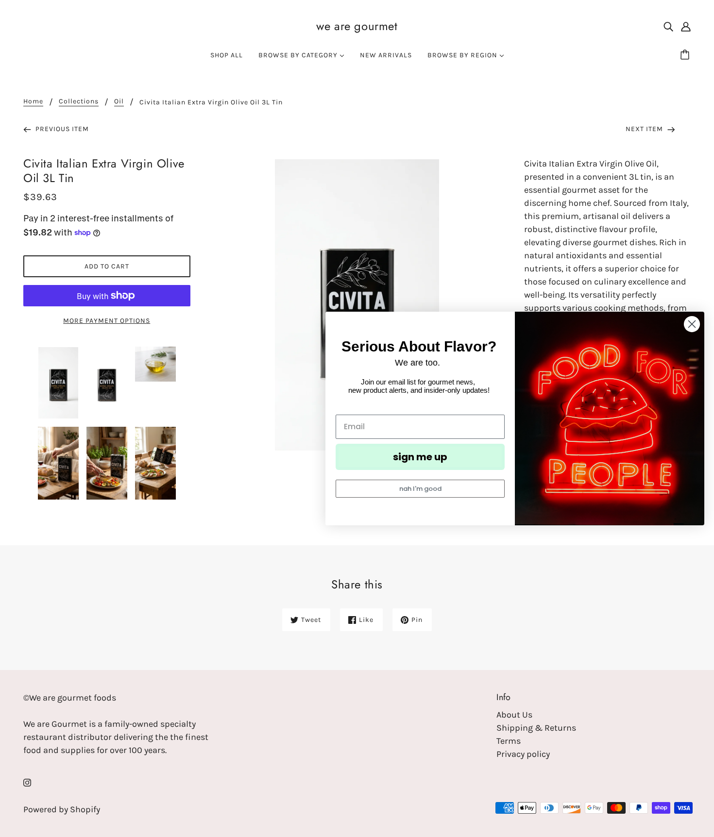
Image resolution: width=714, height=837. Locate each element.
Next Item (645, 129)
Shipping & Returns (536, 727)
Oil (119, 101)
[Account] (686, 26)
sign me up (420, 457)
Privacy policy (523, 754)
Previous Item (61, 129)
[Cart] (686, 55)
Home (33, 101)
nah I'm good (420, 488)
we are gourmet (356, 25)
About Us (514, 714)
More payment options (106, 321)
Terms (508, 741)
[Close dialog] (691, 324)
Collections (79, 101)
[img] (668, 26)
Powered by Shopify (61, 809)
